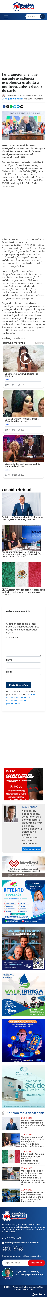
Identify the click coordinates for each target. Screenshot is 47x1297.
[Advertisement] (23, 47)
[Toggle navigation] (6, 16)
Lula (14, 99)
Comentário (12, 637)
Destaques (7, 99)
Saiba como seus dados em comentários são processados (20, 699)
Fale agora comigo (31, 849)
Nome (9, 660)
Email (9, 672)
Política (20, 99)
